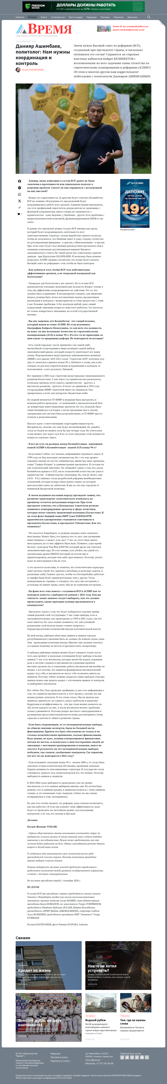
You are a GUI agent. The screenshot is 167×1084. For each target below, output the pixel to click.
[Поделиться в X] (19, 201)
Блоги (44, 17)
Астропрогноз (58, 17)
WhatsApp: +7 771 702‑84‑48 (99, 1063)
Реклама (105, 17)
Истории (32, 17)
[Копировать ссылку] (19, 207)
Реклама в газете (59, 1057)
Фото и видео (76, 17)
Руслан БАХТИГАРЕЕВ (33, 69)
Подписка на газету (60, 1060)
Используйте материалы (28, 1060)
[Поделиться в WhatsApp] (19, 194)
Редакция (92, 17)
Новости (20, 17)
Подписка (118, 17)
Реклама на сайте (127, 229)
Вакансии (132, 17)
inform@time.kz (92, 1060)
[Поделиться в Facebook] (19, 181)
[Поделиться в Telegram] (19, 188)
